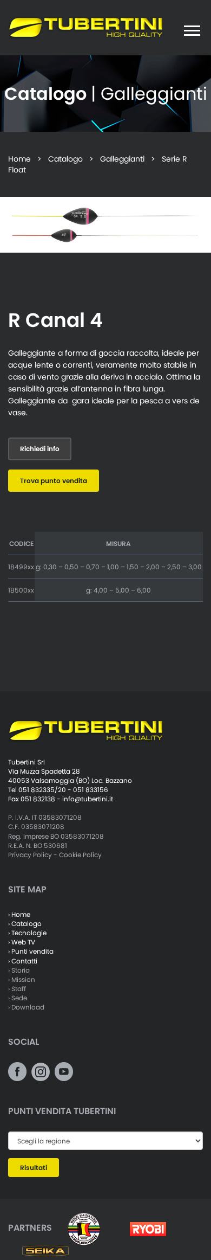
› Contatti (22, 961)
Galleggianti (122, 158)
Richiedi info (40, 448)
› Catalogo (25, 923)
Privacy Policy (30, 854)
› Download (26, 1007)
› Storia (19, 970)
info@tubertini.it (87, 798)
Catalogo (65, 158)
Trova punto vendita (53, 480)
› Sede (17, 997)
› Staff (17, 988)
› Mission (21, 979)
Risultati (33, 1167)
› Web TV (21, 942)
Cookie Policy (80, 854)
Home (19, 158)
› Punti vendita (31, 951)
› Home (19, 914)
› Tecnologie (27, 932)
